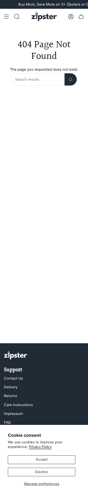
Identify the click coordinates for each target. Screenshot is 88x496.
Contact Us (13, 378)
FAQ (7, 422)
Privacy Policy (40, 447)
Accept (42, 459)
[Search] (71, 79)
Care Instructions (18, 405)
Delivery (11, 387)
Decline (41, 472)
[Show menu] (6, 16)
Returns (10, 396)
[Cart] (81, 16)
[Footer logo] (15, 355)
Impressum (13, 413)
